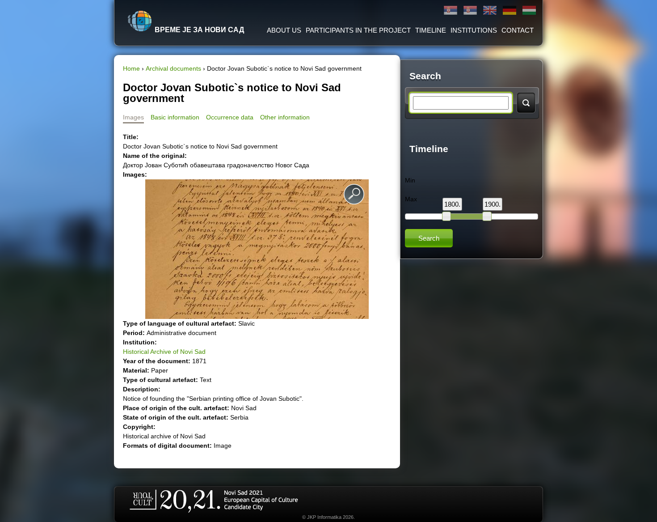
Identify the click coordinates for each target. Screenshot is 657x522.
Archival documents (173, 68)
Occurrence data (229, 117)
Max (411, 199)
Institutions (474, 30)
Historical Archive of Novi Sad (164, 351)
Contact (517, 30)
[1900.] (486, 216)
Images (133, 117)
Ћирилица (450, 10)
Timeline (430, 30)
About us (284, 30)
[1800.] (446, 216)
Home (131, 68)
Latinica (470, 10)
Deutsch (509, 10)
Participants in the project (358, 30)
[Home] (140, 21)
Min (410, 180)
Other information (285, 117)
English (490, 10)
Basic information (175, 117)
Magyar (529, 10)
